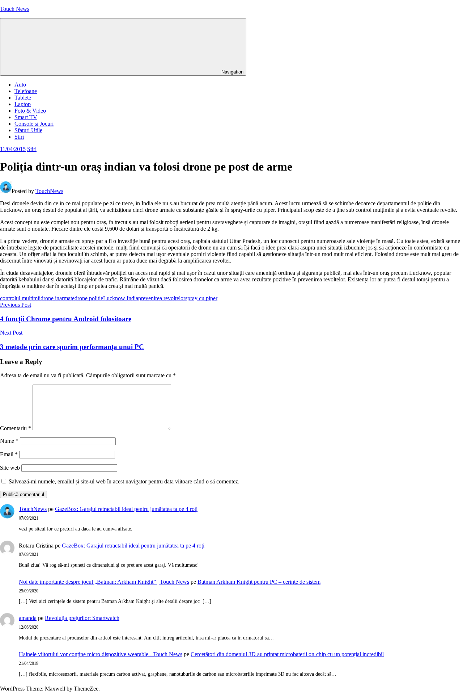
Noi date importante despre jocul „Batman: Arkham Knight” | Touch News (104, 582)
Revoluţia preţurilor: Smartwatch (82, 618)
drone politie (89, 298)
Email (9, 454)
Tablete (22, 98)
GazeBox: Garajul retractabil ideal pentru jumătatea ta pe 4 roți (126, 509)
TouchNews (49, 191)
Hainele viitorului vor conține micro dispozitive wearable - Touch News (100, 654)
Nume (9, 441)
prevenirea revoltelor (161, 298)
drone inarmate (58, 298)
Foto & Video (30, 111)
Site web (10, 468)
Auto (20, 84)
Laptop (22, 104)
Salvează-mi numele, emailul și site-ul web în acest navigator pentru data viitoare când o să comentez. (124, 481)
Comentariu (15, 428)
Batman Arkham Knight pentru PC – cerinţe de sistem (258, 582)
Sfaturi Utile (28, 130)
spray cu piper (201, 298)
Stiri (19, 137)
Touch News (14, 9)
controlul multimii (20, 298)
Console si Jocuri (34, 124)
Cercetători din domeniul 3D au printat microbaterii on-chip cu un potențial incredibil (287, 654)
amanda (28, 618)
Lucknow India (120, 298)
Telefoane (25, 91)
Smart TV (25, 117)
